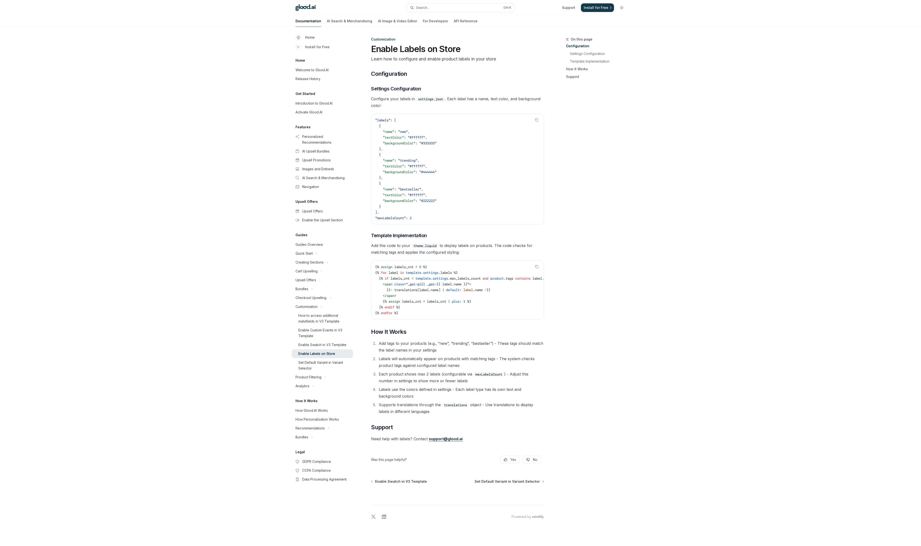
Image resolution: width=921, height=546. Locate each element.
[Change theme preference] (622, 8)
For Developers (435, 21)
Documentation (308, 21)
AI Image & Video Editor (397, 21)
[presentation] (457, 290)
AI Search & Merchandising (349, 21)
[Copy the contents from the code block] (537, 120)
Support (572, 77)
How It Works (577, 69)
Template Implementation (589, 61)
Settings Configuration (587, 54)
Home (310, 37)
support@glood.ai (446, 438)
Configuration (577, 46)
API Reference (466, 21)
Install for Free (317, 47)
